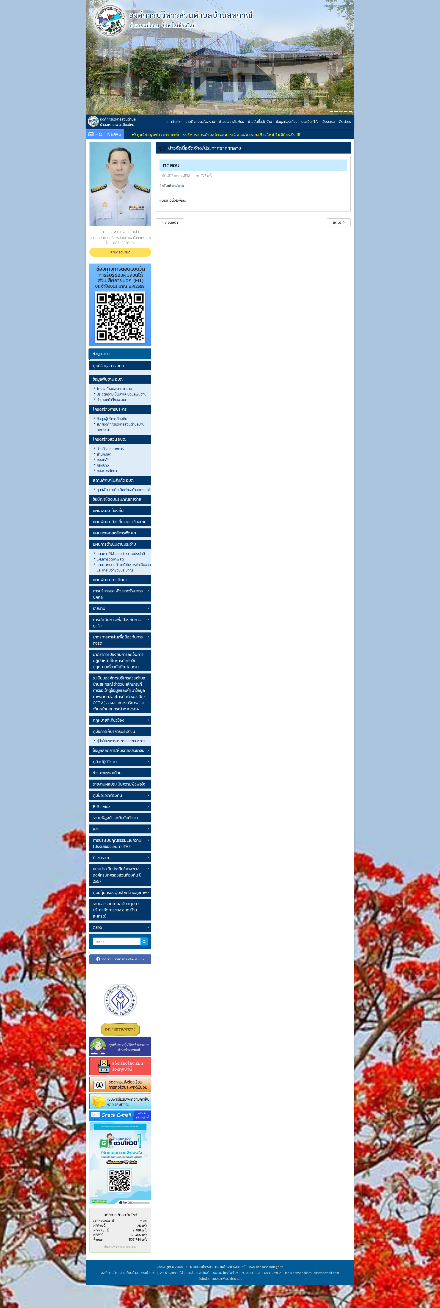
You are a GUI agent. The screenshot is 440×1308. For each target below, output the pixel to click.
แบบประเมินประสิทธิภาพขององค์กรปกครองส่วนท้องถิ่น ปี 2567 (117, 875)
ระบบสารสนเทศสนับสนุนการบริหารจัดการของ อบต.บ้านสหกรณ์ (116, 910)
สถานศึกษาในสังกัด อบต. (113, 480)
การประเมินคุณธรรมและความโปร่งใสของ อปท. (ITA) (117, 843)
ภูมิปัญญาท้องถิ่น (107, 795)
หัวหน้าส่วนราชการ (110, 448)
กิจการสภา (101, 858)
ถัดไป (337, 222)
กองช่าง (103, 465)
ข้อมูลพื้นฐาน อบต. (108, 379)
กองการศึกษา (107, 470)
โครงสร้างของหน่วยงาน (114, 388)
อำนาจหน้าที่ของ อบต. (112, 399)
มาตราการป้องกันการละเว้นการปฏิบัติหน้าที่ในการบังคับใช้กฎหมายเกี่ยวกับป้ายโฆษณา (118, 660)
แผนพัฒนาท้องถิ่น (108, 510)
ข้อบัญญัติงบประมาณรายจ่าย (117, 499)
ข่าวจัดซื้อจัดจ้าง (260, 121)
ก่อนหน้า (171, 222)
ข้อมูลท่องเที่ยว (286, 121)
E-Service (101, 806)
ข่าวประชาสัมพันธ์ (231, 121)
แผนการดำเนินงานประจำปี (114, 544)
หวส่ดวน (178, 186)
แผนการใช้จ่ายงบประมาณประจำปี (121, 553)
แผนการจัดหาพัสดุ (110, 559)
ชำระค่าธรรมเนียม (107, 773)
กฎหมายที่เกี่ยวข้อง (108, 720)
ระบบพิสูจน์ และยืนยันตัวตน (115, 818)
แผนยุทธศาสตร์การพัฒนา (114, 533)
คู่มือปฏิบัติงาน (105, 761)
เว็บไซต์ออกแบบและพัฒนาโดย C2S (220, 1278)
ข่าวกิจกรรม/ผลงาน (200, 121)
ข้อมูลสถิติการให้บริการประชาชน (118, 750)
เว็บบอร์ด (328, 121)
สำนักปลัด (104, 454)
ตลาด (97, 927)
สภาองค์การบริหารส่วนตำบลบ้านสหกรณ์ (120, 426)
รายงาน (99, 608)
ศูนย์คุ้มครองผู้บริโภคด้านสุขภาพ (120, 892)
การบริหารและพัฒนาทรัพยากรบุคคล (118, 594)
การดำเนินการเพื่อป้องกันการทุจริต (117, 622)
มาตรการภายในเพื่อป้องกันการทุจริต (118, 640)
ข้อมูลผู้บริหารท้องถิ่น (112, 418)
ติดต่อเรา (345, 121)
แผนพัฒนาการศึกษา (110, 580)
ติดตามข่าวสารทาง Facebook (123, 959)
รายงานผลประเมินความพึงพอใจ (119, 784)
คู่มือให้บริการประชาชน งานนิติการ (121, 741)
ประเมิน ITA (309, 121)
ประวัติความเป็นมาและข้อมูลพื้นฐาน (121, 394)
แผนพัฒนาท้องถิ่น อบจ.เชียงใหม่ (119, 522)
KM (96, 829)
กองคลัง (103, 459)
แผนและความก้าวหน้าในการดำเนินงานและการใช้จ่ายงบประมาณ (124, 567)
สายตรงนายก (120, 252)
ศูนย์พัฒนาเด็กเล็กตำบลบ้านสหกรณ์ (123, 489)
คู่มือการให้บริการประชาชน (114, 731)
